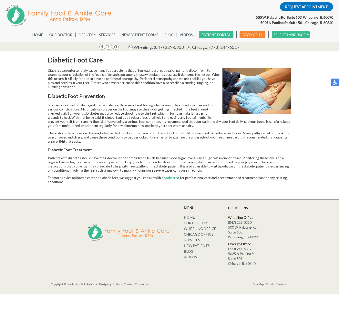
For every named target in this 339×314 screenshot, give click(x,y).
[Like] (102, 48)
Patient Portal (216, 35)
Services (107, 35)
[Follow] (109, 48)
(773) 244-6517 (224, 47)
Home (37, 35)
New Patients (197, 245)
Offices (85, 35)
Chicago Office (198, 234)
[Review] (115, 48)
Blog (169, 35)
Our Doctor (60, 35)
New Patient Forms (139, 35)
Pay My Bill (252, 35)
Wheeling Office (200, 228)
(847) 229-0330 (169, 47)
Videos (186, 35)
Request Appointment (306, 7)
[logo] (60, 15)
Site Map (258, 284)
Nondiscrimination (277, 284)
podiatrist (171, 178)
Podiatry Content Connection (131, 284)
